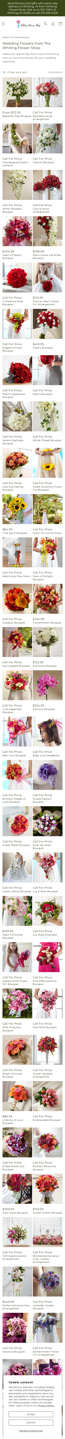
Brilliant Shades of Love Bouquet (14, 800)
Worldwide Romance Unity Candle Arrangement (46, 1259)
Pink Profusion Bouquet (11, 1029)
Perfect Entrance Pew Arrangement (16, 1307)
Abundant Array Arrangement (42, 118)
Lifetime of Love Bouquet (12, 1121)
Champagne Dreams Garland (15, 164)
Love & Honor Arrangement (41, 210)
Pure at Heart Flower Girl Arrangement (46, 303)
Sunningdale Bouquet (16, 665)
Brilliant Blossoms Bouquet (44, 1168)
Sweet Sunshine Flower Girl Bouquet (47, 488)
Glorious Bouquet (44, 709)
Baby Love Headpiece (46, 755)
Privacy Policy (46, 1405)
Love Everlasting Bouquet (13, 488)
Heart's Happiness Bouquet (13, 396)
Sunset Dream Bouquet (47, 1212)
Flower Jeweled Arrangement (42, 1075)
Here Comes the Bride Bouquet (47, 257)
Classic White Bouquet (16, 891)
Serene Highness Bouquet (13, 442)
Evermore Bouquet (45, 665)
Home (5, 37)
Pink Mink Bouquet (45, 1027)
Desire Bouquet (42, 394)
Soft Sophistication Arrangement (14, 1257)
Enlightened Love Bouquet (13, 1168)
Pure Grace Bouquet (15, 1212)
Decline (30, 1422)
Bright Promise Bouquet (12, 1075)
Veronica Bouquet (13, 1351)
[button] (45, 23)
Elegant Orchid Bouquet (12, 349)
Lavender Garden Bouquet (43, 1307)
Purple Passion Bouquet (42, 800)
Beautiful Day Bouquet (17, 116)
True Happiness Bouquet (12, 711)
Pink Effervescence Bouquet (45, 983)
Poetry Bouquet (43, 347)
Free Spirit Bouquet (14, 533)
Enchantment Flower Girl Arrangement (46, 1353)
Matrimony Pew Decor (16, 576)
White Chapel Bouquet (47, 440)
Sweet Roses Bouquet (16, 845)
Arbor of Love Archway (47, 533)
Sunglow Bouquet (13, 622)
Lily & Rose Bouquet (45, 891)
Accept (31, 1414)
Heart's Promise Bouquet (12, 936)
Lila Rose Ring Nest (45, 934)
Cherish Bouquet (43, 162)
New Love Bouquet (14, 755)
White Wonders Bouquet (12, 210)
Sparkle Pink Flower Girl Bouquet (15, 983)
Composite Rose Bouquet (12, 303)
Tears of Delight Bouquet (43, 578)
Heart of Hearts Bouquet (12, 257)
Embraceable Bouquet (47, 1120)
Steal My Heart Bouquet (42, 847)
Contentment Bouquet (47, 622)
